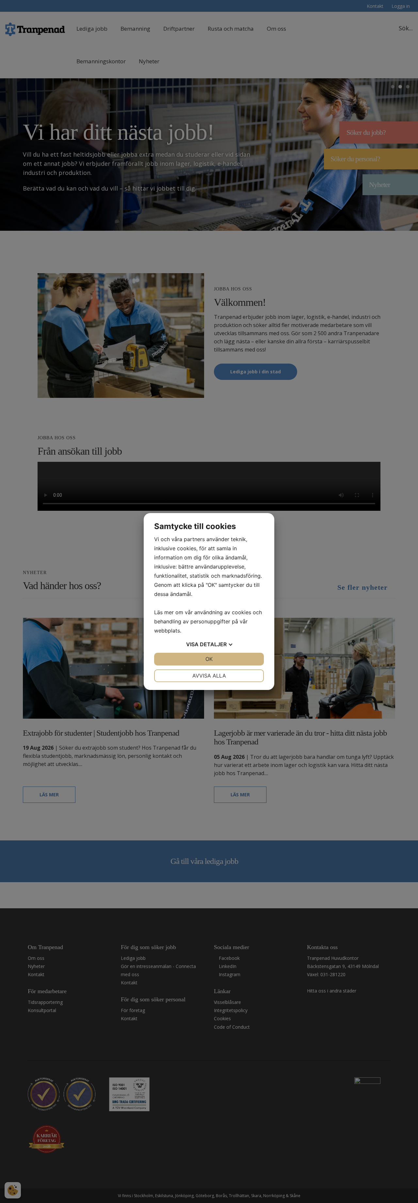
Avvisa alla (209, 675)
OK (209, 659)
